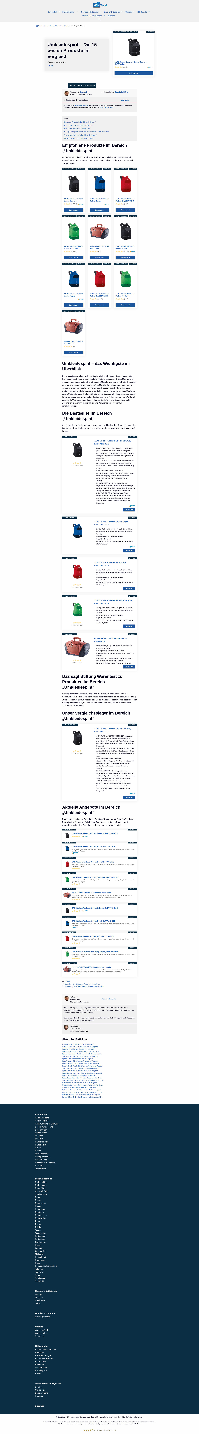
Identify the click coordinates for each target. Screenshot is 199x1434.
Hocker (38, 1206)
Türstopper (40, 1278)
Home (40, 26)
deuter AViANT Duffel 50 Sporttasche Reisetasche (99, 247)
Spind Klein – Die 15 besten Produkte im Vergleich (79, 1075)
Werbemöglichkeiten (134, 1417)
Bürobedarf (52, 12)
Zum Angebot (133, 73)
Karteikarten (40, 1145)
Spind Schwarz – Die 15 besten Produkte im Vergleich (80, 1063)
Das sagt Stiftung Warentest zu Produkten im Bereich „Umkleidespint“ (86, 132)
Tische (38, 1230)
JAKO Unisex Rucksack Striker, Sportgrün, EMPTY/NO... (73, 247)
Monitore (39, 1297)
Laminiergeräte (42, 1154)
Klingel (38, 1148)
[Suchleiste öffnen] (99, 20)
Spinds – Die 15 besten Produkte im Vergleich (77, 1059)
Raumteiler (40, 1260)
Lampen (38, 1248)
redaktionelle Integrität (81, 105)
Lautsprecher (41, 1367)
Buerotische (40, 1203)
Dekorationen (41, 1133)
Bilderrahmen (41, 1130)
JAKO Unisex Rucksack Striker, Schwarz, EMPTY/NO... (131, 63)
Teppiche (39, 1272)
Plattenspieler (41, 1370)
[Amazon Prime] (150, 67)
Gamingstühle (41, 1333)
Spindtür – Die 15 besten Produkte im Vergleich (82, 984)
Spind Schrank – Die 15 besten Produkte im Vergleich (80, 1068)
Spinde (66, 26)
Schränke (39, 1212)
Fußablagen (40, 1236)
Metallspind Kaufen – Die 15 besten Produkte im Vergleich (81, 1090)
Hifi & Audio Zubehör (44, 1358)
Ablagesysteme (42, 1118)
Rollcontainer (41, 1160)
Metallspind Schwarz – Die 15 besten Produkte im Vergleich (82, 1085)
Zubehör (111, 16)
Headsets (39, 1352)
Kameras (39, 1396)
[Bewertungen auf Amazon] (119, 67)
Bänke (38, 1197)
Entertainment (41, 1393)
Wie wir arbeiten (111, 1417)
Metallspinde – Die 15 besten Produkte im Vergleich (79, 1083)
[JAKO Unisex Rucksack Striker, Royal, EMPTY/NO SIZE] (99, 184)
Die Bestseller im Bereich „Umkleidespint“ (77, 128)
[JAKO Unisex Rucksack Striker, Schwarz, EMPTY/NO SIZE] (134, 47)
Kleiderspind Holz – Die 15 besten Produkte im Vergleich (81, 1095)
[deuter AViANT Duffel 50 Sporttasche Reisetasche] (99, 231)
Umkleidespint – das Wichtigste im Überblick (78, 125)
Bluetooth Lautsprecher (45, 1349)
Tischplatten (40, 1233)
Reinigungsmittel (42, 1157)
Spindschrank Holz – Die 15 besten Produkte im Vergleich (81, 1054)
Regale (38, 1263)
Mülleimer (39, 1254)
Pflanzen (39, 1136)
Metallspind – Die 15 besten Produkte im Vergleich (79, 1087)
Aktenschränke (42, 1191)
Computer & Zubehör (89, 12)
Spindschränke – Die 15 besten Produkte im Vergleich (80, 1051)
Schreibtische (41, 1215)
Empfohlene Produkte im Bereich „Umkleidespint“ (80, 122)
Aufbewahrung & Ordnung (46, 1124)
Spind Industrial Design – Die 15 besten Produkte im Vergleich (83, 1080)
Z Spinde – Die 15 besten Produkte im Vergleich (78, 1044)
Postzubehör (41, 1257)
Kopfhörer (39, 1364)
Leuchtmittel (40, 1251)
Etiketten (39, 1139)
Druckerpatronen (42, 1317)
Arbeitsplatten (41, 1194)
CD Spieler (40, 1390)
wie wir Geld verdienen (106, 107)
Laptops (38, 1294)
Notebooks (40, 1300)
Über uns (100, 1417)
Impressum (74, 1417)
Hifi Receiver (40, 1361)
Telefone (39, 1269)
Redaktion (122, 1417)
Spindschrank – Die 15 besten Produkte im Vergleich (80, 1056)
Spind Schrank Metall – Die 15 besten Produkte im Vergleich (82, 1066)
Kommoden (40, 1209)
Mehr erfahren (125, 100)
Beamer (38, 1387)
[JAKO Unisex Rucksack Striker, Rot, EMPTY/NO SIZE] (125, 184)
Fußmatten (40, 1239)
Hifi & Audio (142, 12)
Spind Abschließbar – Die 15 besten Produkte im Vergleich (81, 1078)
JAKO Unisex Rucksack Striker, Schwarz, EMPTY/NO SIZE (112, 442)
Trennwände (40, 1169)
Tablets (38, 1303)
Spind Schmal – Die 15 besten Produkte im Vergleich (80, 1071)
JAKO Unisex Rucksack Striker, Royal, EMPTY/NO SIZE (99, 200)
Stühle (38, 1227)
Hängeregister (41, 1142)
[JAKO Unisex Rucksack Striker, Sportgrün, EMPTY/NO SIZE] (74, 231)
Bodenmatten (41, 1185)
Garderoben (40, 1242)
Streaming (39, 1336)
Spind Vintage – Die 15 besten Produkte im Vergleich (80, 1061)
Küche (38, 1151)
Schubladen (40, 1218)
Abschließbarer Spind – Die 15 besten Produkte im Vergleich (82, 1092)
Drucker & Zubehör (112, 12)
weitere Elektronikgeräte (92, 16)
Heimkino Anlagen (43, 1355)
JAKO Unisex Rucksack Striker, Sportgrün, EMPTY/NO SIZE (113, 602)
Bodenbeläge (41, 1182)
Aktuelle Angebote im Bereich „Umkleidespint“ (78, 138)
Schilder (38, 1166)
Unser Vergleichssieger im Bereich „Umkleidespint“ (80, 135)
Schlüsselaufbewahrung (46, 1266)
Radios (38, 1373)
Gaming (128, 12)
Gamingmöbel (41, 1330)
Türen (37, 1275)
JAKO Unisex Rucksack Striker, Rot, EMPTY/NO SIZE (125, 200)
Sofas (37, 1221)
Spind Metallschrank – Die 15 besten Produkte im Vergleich (82, 1073)
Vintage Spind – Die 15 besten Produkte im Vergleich (84, 986)
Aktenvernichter (42, 1121)
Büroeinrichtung (68, 12)
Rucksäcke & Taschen (45, 1163)
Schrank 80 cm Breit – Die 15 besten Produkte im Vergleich (82, 1097)
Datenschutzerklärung (88, 1417)
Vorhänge (39, 1281)
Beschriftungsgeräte (44, 1127)
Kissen (38, 1245)
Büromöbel (58, 26)
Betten (38, 1200)
